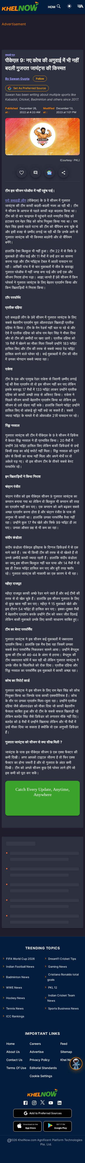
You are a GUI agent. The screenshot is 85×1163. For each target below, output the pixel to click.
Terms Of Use (16, 1068)
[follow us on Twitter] (42, 1102)
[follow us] (49, 172)
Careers (35, 1043)
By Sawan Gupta (17, 78)
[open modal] (76, 1063)
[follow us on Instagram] (34, 1102)
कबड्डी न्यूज (10, 54)
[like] (21, 172)
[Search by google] (58, 7)
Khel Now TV (69, 1060)
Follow (40, 78)
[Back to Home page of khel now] (20, 7)
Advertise (37, 1052)
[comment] (35, 172)
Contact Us (14, 1060)
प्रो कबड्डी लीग (15, 200)
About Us (13, 1052)
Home (10, 1043)
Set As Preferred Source (29, 88)
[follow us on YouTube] (50, 1102)
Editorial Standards (43, 1068)
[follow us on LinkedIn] (59, 1102)
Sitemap (66, 1052)
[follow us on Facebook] (25, 1102)
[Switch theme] (69, 6)
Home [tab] (52, 7)
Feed (63, 1043)
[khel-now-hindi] (80, 7)
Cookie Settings (41, 1076)
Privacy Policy (40, 1060)
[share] (63, 172)
